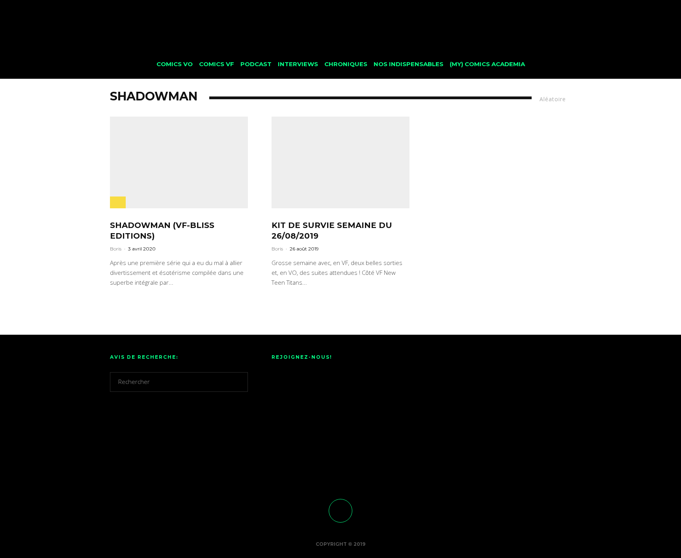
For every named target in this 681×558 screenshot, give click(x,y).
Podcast (256, 64)
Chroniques (345, 64)
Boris (115, 249)
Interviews (298, 64)
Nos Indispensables (408, 64)
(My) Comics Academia (487, 64)
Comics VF (216, 64)
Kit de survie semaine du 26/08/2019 (332, 231)
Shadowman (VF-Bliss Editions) (162, 231)
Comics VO (174, 64)
